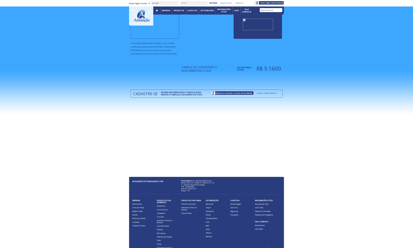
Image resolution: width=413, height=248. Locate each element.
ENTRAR (213, 3)
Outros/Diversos (163, 226)
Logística (192, 10)
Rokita (208, 215)
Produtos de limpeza (164, 237)
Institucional (137, 204)
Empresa (166, 10)
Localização (259, 229)
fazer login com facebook (272, 3)
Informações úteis (224, 10)
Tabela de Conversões (263, 211)
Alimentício (161, 206)
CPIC (208, 222)
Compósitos (161, 213)
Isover (208, 229)
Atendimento (260, 225)
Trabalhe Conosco (138, 226)
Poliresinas (210, 211)
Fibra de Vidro (186, 213)
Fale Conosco (246, 10)
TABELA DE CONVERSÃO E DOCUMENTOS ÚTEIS (199, 69)
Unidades (135, 222)
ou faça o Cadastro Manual (266, 93)
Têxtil (159, 240)
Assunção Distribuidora (141, 16)
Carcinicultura (162, 210)
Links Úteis (259, 207)
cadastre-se (239, 3)
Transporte (234, 215)
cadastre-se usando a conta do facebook (232, 93)
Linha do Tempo (138, 207)
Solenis (208, 233)
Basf (207, 226)
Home (156, 10)
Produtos (179, 10)
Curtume (160, 217)
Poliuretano (161, 233)
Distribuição (207, 10)
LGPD (236, 10)
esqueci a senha (226, 3)
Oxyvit (208, 207)
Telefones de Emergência (264, 215)
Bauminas (209, 204)
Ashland (209, 236)
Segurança (234, 211)
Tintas (159, 244)
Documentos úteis (261, 204)
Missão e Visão (137, 211)
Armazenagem (235, 204)
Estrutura (234, 207)
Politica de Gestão (138, 218)
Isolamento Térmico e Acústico (164, 221)
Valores (134, 215)
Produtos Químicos (188, 204)
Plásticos (160, 229)
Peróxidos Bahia (211, 218)
